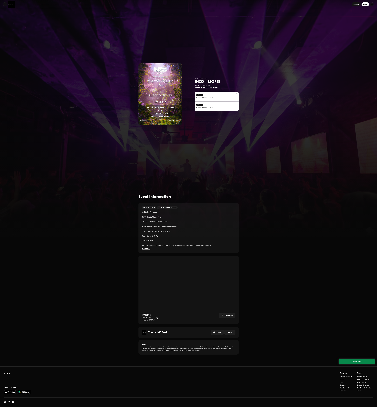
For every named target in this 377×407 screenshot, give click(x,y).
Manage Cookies (363, 379)
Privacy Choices (363, 385)
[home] (7, 373)
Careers (343, 391)
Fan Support (344, 388)
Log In (365, 4)
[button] (5, 4)
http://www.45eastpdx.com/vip (198, 245)
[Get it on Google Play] (24, 392)
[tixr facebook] (13, 402)
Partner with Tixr (346, 376)
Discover (343, 385)
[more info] (236, 93)
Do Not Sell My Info (364, 388)
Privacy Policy (362, 382)
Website (218, 332)
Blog (341, 382)
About (342, 379)
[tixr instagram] (9, 402)
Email (231, 332)
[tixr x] (5, 402)
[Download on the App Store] (10, 392)
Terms (359, 391)
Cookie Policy (362, 376)
